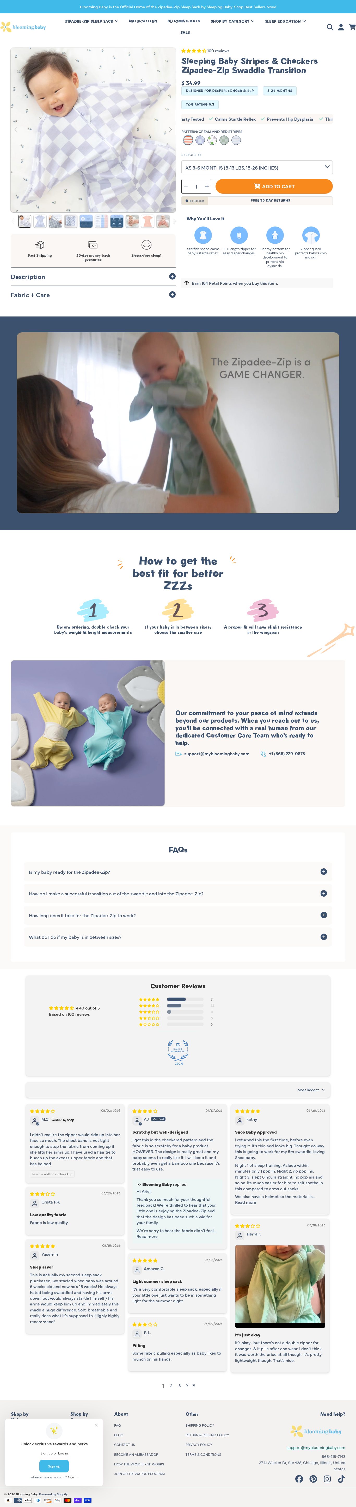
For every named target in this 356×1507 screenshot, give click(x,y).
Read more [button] (147, 1236)
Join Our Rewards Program (139, 1473)
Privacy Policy (199, 1444)
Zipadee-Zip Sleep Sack (89, 21)
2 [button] (171, 1385)
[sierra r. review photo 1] (280, 1286)
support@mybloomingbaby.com (216, 753)
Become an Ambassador (136, 1454)
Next (170, 129)
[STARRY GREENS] (212, 140)
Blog (118, 1434)
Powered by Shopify (53, 1494)
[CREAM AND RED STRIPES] (188, 140)
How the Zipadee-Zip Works (139, 1463)
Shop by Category (230, 21)
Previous (16, 129)
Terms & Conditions (203, 1454)
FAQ (117, 1425)
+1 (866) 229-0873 (287, 753)
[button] (331, 27)
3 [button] (180, 1385)
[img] (42, 1111)
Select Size (191, 154)
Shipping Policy (200, 1425)
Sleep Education (283, 21)
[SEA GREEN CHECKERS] (224, 140)
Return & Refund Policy (207, 1434)
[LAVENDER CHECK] (200, 140)
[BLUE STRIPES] (236, 140)
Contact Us (124, 1444)
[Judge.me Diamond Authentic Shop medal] (178, 1050)
